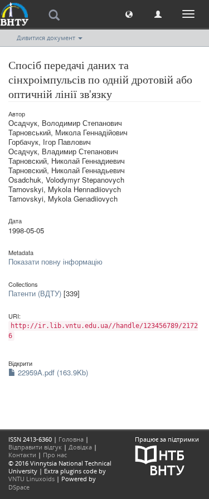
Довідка (80, 447)
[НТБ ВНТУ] (160, 460)
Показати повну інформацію (55, 261)
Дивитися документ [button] (47, 37)
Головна (71, 439)
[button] (129, 13)
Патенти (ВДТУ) (34, 293)
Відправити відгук (35, 447)
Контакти (22, 455)
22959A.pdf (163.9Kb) (52, 372)
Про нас (55, 455)
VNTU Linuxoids (31, 478)
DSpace (19, 487)
